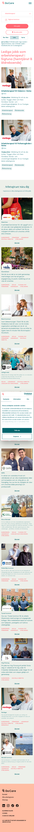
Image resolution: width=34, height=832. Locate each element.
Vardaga (4, 712)
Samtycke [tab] (6, 399)
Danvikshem (5, 271)
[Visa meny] (30, 3)
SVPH (3, 473)
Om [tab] (28, 399)
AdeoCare (4, 222)
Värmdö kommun (6, 757)
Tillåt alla (17, 430)
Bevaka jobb (18, 32)
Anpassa (16, 436)
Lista (14, 37)
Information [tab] (17, 399)
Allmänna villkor (7, 810)
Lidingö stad (5, 372)
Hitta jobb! (17, 26)
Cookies (4, 813)
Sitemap (5, 800)
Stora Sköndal (5, 519)
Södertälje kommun (7, 568)
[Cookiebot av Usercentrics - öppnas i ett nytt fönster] (24, 394)
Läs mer (17, 243)
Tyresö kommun (6, 613)
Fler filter (6, 37)
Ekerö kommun (6, 319)
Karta (23, 37)
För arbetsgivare (9, 3)
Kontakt (4, 794)
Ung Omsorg (5, 663)
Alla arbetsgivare (8, 797)
